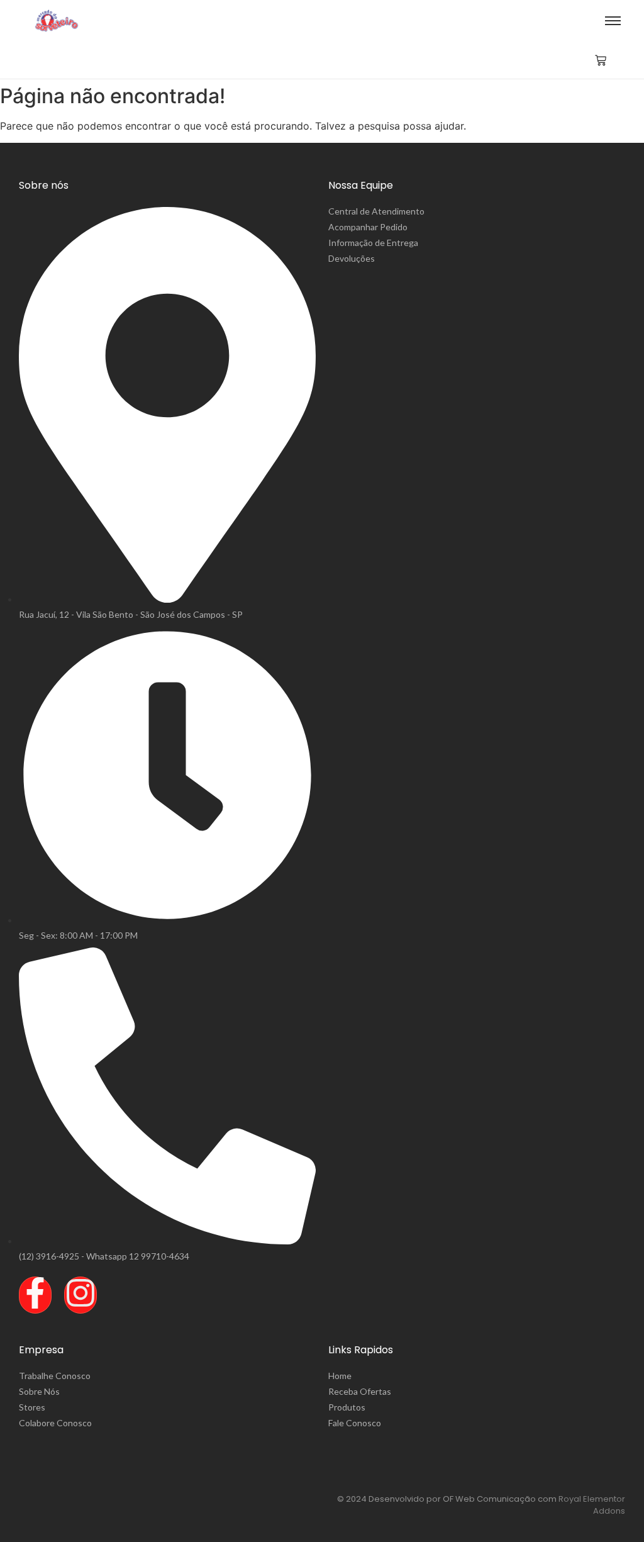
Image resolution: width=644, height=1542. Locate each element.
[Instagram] (80, 1295)
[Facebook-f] (35, 1295)
